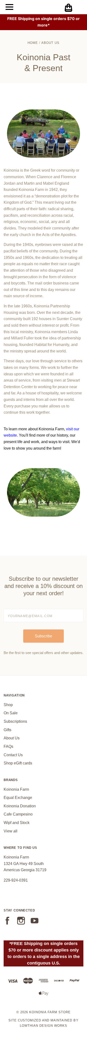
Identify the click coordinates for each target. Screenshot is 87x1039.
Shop (8, 705)
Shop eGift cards (18, 763)
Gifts (7, 730)
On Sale (11, 713)
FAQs (8, 746)
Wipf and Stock (16, 823)
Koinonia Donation (20, 806)
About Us (12, 738)
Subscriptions (15, 721)
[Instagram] (21, 923)
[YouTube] (34, 923)
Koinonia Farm (16, 789)
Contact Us (13, 755)
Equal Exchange (18, 798)
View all (10, 831)
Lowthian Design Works (43, 1025)
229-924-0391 (16, 880)
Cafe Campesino (18, 814)
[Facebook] (7, 923)
